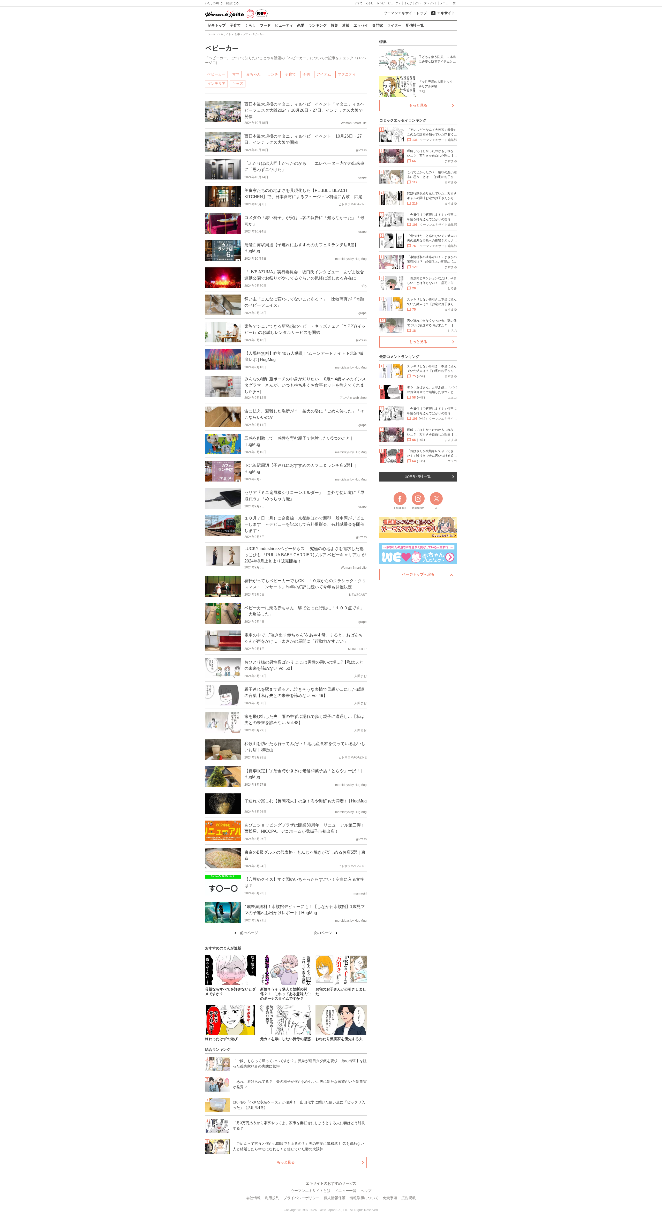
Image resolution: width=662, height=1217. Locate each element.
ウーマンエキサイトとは (310, 1191)
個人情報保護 (334, 1198)
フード (265, 25)
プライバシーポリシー (301, 1198)
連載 (345, 25)
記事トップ (217, 25)
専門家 (377, 25)
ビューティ (394, 3)
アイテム (324, 74)
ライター (394, 25)
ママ (235, 74)
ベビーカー (216, 74)
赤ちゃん (253, 74)
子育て (358, 3)
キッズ (237, 83)
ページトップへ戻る (418, 574)
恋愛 (300, 25)
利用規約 (272, 1198)
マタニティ (347, 74)
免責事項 (390, 1198)
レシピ (381, 3)
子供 (306, 74)
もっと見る (286, 1162)
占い (417, 3)
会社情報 (253, 1198)
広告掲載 (408, 1198)
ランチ (272, 74)
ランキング (318, 25)
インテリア (216, 83)
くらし (369, 3)
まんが (408, 3)
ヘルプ (365, 1191)
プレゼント (430, 3)
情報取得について (364, 1198)
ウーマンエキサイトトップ (405, 13)
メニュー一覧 (448, 3)
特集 (334, 25)
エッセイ (360, 25)
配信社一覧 (415, 25)
